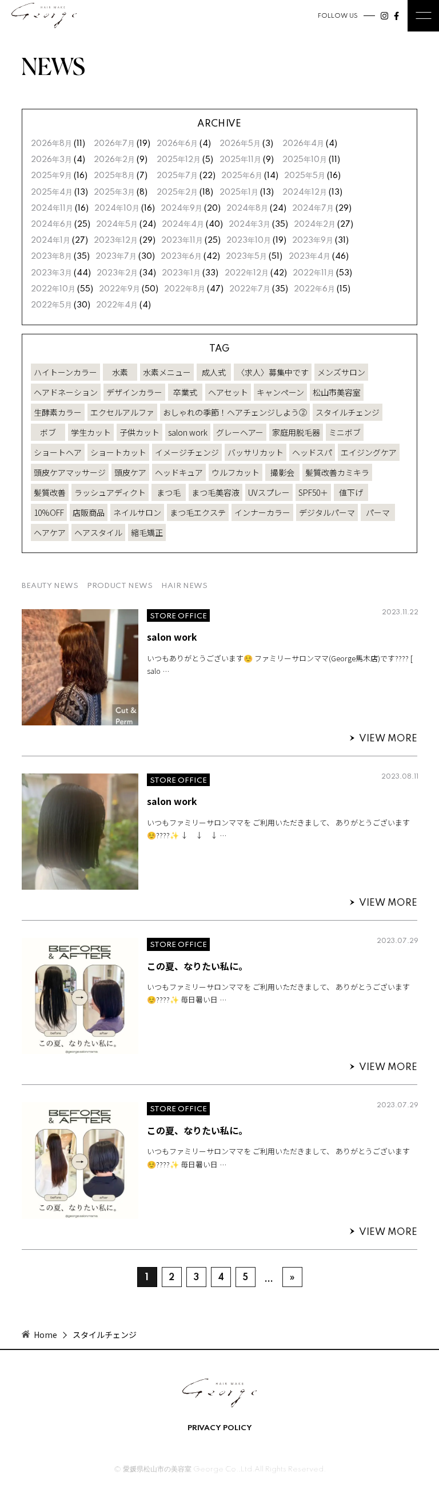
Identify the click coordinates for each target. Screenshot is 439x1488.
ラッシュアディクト (110, 492)
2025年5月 (304, 176)
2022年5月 (51, 305)
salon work (187, 432)
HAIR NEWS (184, 586)
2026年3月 (51, 160)
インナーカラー (262, 512)
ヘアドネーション (66, 392)
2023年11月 (182, 240)
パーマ (378, 512)
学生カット (91, 432)
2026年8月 (51, 144)
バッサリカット (256, 452)
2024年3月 (249, 224)
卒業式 (185, 392)
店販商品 (89, 512)
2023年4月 (309, 256)
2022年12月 (247, 273)
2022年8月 (184, 289)
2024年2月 (315, 224)
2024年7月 (313, 208)
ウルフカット (235, 472)
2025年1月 (239, 192)
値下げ (351, 492)
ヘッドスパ (312, 452)
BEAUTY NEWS (50, 586)
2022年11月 (313, 273)
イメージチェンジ (187, 452)
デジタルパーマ (327, 512)
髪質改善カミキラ (337, 472)
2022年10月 (53, 289)
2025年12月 (179, 160)
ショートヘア (58, 452)
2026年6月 (177, 144)
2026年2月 (114, 160)
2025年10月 (304, 160)
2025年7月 (177, 176)
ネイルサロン (137, 512)
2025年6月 (241, 176)
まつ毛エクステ (198, 512)
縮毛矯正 (147, 532)
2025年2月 (177, 192)
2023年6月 (181, 256)
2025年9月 (51, 176)
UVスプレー (269, 492)
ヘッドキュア (179, 472)
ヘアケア (50, 532)
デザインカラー (134, 392)
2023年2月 (117, 273)
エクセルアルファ (122, 412)
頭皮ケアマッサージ (70, 472)
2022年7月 (249, 289)
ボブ (48, 432)
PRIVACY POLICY (219, 1428)
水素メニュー (167, 372)
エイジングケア (369, 452)
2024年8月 (247, 208)
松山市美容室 (337, 392)
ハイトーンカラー (65, 372)
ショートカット (118, 452)
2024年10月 (116, 208)
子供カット (139, 432)
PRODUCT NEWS (120, 586)
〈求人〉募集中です (273, 372)
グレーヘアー (240, 432)
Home (45, 1334)
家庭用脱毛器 (296, 432)
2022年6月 (314, 289)
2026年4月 (303, 144)
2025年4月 (52, 192)
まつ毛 (169, 492)
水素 (120, 372)
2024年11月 (52, 208)
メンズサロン (341, 372)
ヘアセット (228, 392)
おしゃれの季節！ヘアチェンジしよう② (235, 412)
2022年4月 (117, 305)
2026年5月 (240, 144)
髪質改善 (50, 492)
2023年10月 (248, 240)
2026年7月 (114, 144)
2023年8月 (51, 256)
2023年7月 (116, 256)
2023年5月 (246, 256)
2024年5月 (117, 224)
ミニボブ (345, 432)
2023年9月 (312, 240)
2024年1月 (50, 240)
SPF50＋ (313, 492)
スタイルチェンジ (348, 412)
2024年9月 (181, 208)
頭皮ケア (130, 472)
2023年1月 (181, 273)
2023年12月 (116, 240)
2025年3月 (114, 192)
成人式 (214, 372)
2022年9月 (119, 289)
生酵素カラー (58, 412)
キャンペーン (280, 392)
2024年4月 (183, 224)
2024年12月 (304, 192)
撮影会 (282, 472)
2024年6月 (52, 224)
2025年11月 (240, 160)
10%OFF (49, 512)
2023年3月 (51, 273)
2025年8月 (114, 176)
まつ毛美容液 (215, 492)
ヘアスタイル (98, 532)
